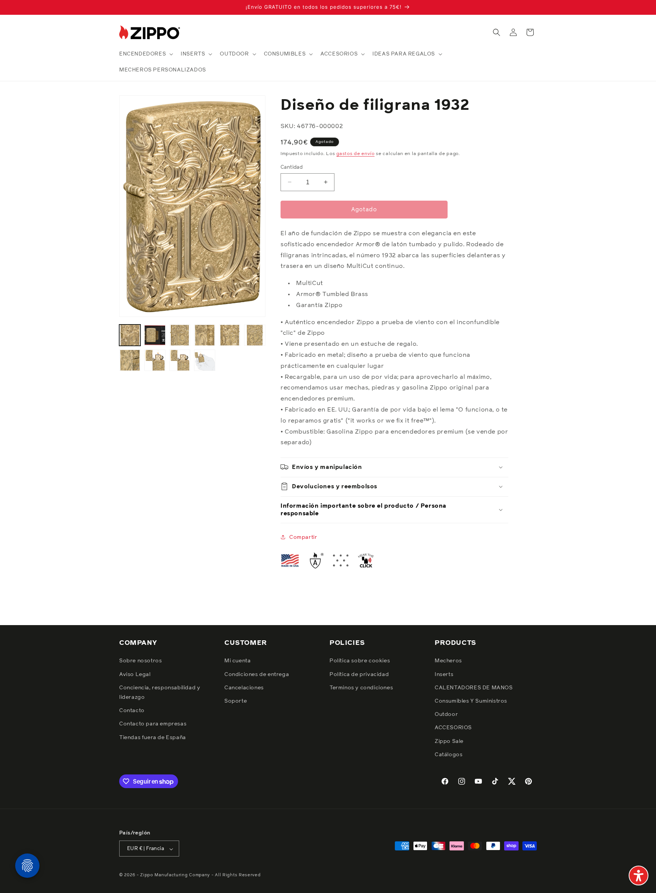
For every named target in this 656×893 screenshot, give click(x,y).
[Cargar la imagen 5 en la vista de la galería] (229, 335)
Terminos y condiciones (361, 687)
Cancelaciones (244, 687)
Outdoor (446, 714)
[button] (145, 54)
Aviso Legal (135, 674)
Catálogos (448, 754)
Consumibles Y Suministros (471, 701)
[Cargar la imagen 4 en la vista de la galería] (204, 335)
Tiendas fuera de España (152, 737)
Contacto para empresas (152, 724)
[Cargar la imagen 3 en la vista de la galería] (180, 335)
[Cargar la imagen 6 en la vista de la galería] (254, 335)
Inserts (444, 674)
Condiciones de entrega (256, 674)
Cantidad (292, 167)
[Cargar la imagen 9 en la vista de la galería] (180, 360)
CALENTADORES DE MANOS (474, 687)
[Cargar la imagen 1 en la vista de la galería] (129, 335)
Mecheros (448, 661)
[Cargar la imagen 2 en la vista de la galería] (155, 335)
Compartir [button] (303, 537)
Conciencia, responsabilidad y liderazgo (159, 692)
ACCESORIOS (453, 728)
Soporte (235, 701)
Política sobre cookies (360, 661)
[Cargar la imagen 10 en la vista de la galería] (204, 360)
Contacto (132, 710)
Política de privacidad (359, 674)
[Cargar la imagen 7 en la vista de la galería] (129, 360)
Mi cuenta (237, 661)
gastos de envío (355, 153)
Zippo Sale (449, 741)
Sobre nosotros (140, 661)
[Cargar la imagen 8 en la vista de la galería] (155, 360)
